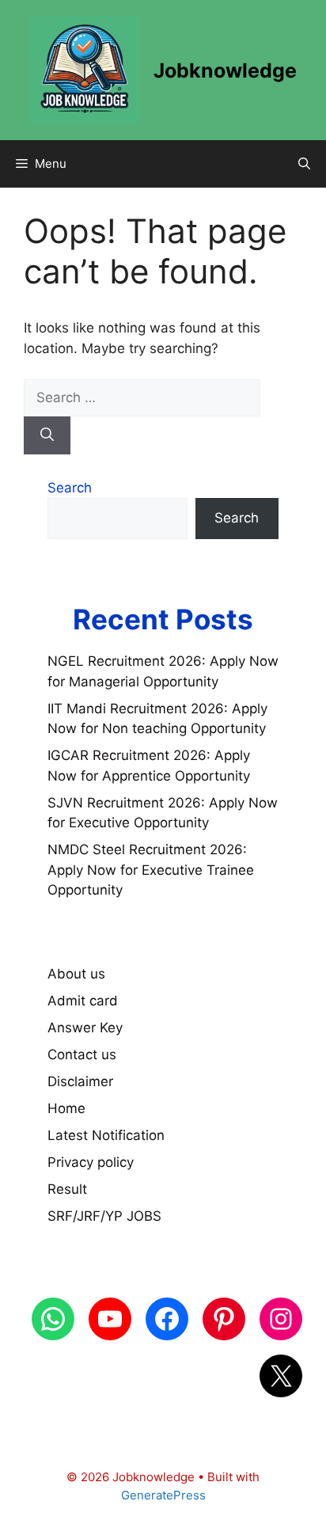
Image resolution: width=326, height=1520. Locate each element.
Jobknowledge (225, 70)
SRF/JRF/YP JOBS (104, 1216)
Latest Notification (106, 1135)
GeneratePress (163, 1495)
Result (67, 1189)
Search (69, 488)
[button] (304, 164)
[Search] (47, 435)
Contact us (81, 1054)
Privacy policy (90, 1162)
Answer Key (85, 1028)
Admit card (82, 1001)
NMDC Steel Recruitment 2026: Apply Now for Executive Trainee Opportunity (150, 870)
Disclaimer (80, 1081)
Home (66, 1108)
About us (76, 974)
